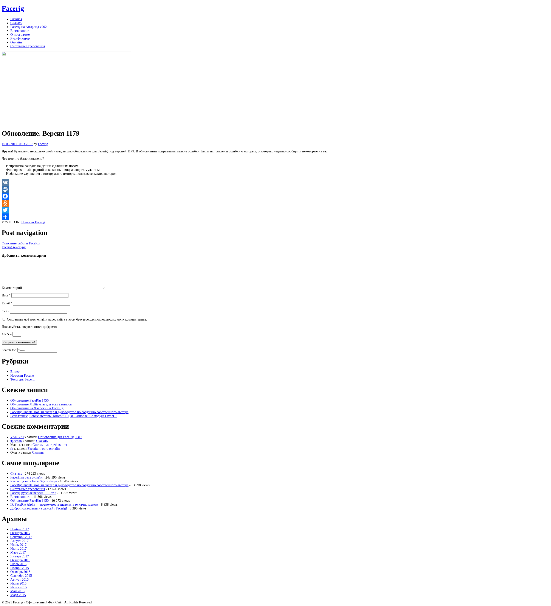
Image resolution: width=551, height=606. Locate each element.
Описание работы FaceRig (21, 243)
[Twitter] (275, 210)
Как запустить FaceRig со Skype (33, 481)
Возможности (20, 30)
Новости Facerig (33, 222)
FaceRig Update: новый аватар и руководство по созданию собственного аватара (69, 412)
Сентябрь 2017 (21, 537)
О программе (20, 34)
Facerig (13, 8)
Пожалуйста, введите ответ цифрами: (29, 326)
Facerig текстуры (14, 247)
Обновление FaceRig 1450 (29, 400)
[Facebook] (275, 196)
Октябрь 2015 (20, 572)
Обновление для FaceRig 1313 (60, 437)
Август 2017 (19, 541)
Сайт (5, 311)
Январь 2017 (19, 556)
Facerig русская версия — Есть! (33, 493)
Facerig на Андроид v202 (28, 27)
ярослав (16, 441)
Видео (15, 371)
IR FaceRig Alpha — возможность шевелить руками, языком (54, 504)
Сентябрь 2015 (21, 575)
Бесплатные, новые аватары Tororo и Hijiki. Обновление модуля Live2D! (63, 416)
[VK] (275, 182)
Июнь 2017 (18, 548)
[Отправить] (275, 216)
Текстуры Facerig (22, 379)
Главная (16, 19)
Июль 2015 (18, 583)
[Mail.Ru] (275, 189)
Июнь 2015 (18, 587)
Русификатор (20, 38)
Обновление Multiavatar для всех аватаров (41, 404)
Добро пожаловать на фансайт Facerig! (38, 508)
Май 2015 (17, 591)
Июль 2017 (18, 544)
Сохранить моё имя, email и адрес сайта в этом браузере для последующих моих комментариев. (77, 319)
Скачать (16, 23)
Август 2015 (19, 579)
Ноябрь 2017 (19, 529)
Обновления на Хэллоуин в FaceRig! (37, 408)
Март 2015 (18, 595)
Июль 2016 (18, 564)
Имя (6, 295)
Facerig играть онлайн (44, 448)
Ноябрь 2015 (19, 568)
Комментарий (12, 288)
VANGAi (17, 437)
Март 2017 (18, 552)
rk (11, 448)
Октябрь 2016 (20, 560)
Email (7, 303)
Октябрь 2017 (20, 533)
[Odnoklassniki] (275, 203)
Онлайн (16, 42)
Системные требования (27, 46)
